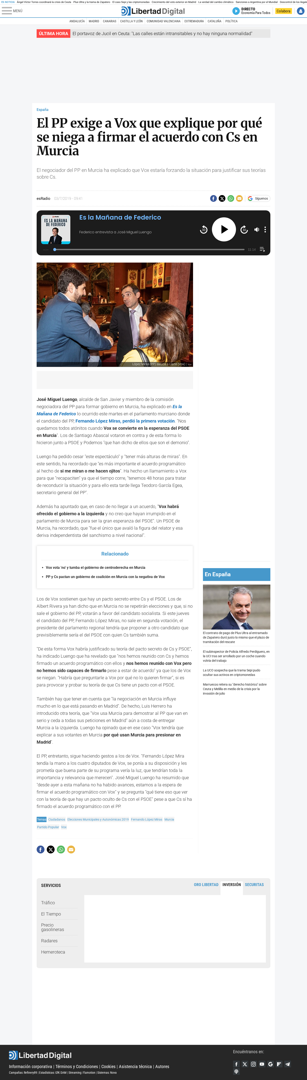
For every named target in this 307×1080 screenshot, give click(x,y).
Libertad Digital (121, 1055)
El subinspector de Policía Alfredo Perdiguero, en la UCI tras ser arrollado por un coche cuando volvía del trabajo (236, 656)
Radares (49, 940)
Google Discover (270, 1064)
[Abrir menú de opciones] (265, 229)
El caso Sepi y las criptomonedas (130, 2)
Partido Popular (48, 827)
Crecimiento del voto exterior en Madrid (174, 2)
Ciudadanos (56, 819)
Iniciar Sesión (301, 11)
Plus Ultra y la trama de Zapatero (91, 2)
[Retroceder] (204, 229)
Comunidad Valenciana (163, 21)
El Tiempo (51, 914)
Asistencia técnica (135, 1066)
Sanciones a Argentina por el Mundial (257, 2)
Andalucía (77, 21)
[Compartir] (213, 198)
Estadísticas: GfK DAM (53, 1072)
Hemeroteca (53, 952)
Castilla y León (131, 21)
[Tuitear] (222, 198)
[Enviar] (230, 198)
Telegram (287, 1064)
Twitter (245, 1064)
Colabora (283, 11)
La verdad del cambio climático (216, 2)
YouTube (262, 1064)
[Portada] (153, 11)
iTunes (236, 1071)
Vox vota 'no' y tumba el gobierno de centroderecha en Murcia (95, 567)
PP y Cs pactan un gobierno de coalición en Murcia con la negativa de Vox (105, 577)
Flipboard (279, 1064)
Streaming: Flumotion (82, 1072)
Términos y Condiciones (77, 1066)
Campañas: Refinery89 (23, 1072)
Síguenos (261, 198)
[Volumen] (256, 229)
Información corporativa (30, 1066)
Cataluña (214, 21)
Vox (64, 827)
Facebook (236, 1064)
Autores (162, 1066)
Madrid (94, 21)
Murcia (169, 819)
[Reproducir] (224, 229)
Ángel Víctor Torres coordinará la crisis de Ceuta (44, 2)
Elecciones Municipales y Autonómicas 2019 (98, 819)
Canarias (109, 21)
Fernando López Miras (146, 819)
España (43, 110)
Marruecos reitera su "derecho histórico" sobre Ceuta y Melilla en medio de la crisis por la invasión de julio (235, 689)
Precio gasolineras (52, 927)
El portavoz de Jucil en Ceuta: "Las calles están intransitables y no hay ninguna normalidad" (162, 33)
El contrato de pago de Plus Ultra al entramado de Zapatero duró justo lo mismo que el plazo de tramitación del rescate (236, 637)
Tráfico (48, 902)
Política (231, 21)
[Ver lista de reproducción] (262, 249)
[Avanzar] (244, 229)
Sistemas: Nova (107, 1072)
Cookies (108, 1066)
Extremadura (194, 21)
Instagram (253, 1064)
